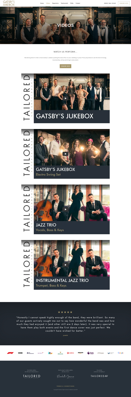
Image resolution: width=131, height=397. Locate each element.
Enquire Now (124, 3)
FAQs (71, 3)
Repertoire (55, 3)
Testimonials (64, 3)
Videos (48, 3)
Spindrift (75, 389)
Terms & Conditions (65, 386)
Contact (78, 3)
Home (42, 3)
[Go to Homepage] (8, 3)
